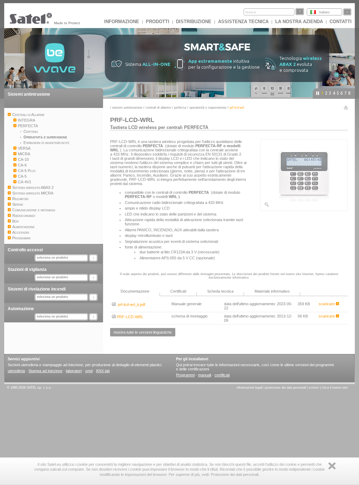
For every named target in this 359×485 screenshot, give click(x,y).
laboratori (74, 371)
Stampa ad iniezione (45, 371)
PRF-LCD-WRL (129, 317)
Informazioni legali (250, 387)
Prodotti (157, 21)
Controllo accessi (25, 249)
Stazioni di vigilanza (27, 269)
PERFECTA (180, 107)
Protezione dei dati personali (285, 387)
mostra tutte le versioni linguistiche (143, 332)
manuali (204, 375)
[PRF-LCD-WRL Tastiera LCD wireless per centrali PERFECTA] (304, 206)
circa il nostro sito (335, 387)
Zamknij (332, 466)
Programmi (185, 375)
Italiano (324, 12)
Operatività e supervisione (207, 107)
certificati (222, 375)
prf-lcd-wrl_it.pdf (130, 304)
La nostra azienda (299, 21)
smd (89, 371)
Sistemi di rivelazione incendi (37, 289)
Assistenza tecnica (243, 21)
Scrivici (314, 387)
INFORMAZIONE (121, 21)
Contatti (341, 21)
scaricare (327, 304)
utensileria (16, 371)
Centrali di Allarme (158, 107)
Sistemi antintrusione (29, 94)
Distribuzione (193, 21)
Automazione (21, 308)
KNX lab (103, 371)
